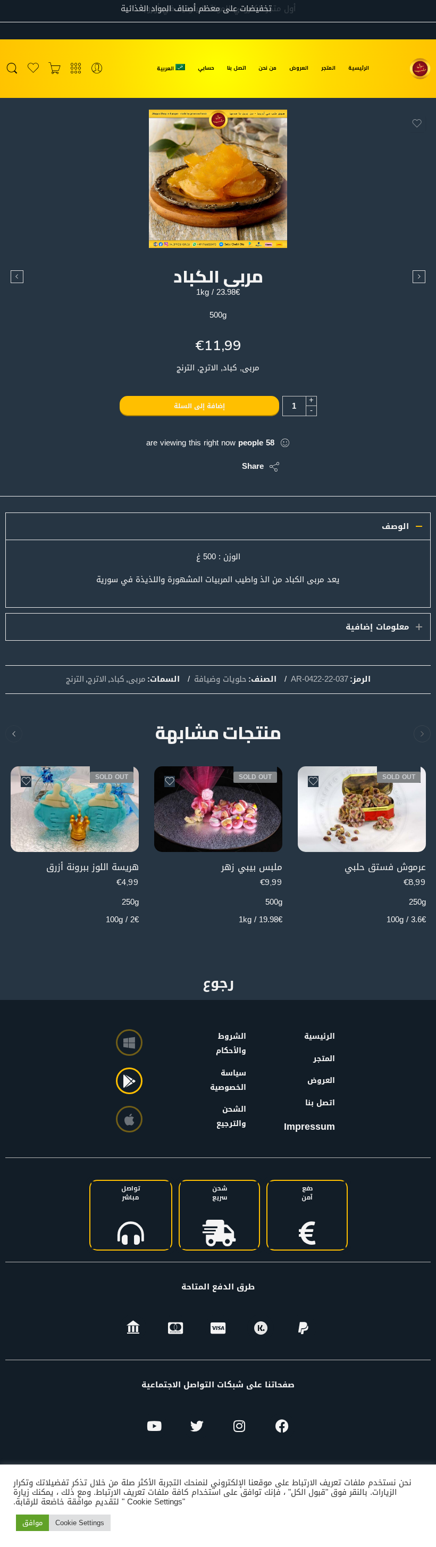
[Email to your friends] (161, 466)
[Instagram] (239, 1426)
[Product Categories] (75, 69)
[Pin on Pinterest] (182, 466)
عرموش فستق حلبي (385, 867)
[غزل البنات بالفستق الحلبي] (419, 276)
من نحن (267, 68)
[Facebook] (282, 1426)
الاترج (97, 679)
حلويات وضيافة (220, 679)
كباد (117, 679)
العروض (298, 68)
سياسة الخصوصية (233, 1080)
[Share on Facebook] (203, 466)
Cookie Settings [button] (79, 1522)
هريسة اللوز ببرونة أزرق (92, 867)
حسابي (206, 68)
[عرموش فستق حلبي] (362, 809)
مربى (137, 679)
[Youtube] (154, 1426)
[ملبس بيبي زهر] (218, 809)
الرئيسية (358, 68)
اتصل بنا (236, 68)
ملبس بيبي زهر (251, 867)
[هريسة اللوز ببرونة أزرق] (75, 809)
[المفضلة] (416, 123)
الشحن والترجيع (233, 1116)
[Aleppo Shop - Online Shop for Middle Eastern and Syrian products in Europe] (420, 68)
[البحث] (12, 68)
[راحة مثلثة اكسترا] (17, 276)
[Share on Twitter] (225, 466)
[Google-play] (129, 1081)
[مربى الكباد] (218, 179)
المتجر (328, 68)
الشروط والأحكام (233, 1043)
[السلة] (54, 69)
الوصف (395, 526)
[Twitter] (196, 1426)
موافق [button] (32, 1522)
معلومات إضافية (377, 626)
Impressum (309, 1127)
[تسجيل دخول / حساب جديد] (97, 69)
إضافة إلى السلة (199, 406)
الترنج (75, 679)
